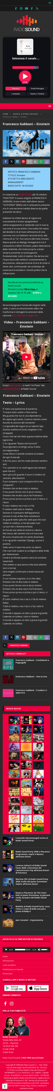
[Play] (6, 949)
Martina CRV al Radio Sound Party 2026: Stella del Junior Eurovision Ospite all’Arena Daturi (32, 881)
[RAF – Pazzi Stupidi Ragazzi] (14, 792)
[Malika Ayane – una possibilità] (38, 783)
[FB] (16, 8)
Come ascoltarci (9, 965)
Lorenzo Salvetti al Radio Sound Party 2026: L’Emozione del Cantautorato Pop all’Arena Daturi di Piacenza (32, 869)
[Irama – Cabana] (26, 801)
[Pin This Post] (23, 161)
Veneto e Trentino (37, 94)
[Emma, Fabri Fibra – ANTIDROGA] (38, 738)
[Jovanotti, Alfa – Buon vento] (38, 810)
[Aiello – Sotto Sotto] (14, 828)
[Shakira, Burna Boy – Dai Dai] (26, 819)
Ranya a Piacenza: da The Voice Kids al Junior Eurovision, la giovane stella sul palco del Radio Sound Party (33, 896)
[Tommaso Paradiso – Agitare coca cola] (26, 747)
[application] (26, 949)
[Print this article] (35, 161)
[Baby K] (38, 774)
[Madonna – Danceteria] (14, 747)
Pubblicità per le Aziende (13, 969)
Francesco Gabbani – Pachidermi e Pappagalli (32, 661)
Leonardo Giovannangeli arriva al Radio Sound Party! (32, 839)
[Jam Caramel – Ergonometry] (14, 738)
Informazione (8, 960)
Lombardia (16, 94)
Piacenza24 (7, 973)
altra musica (16, 385)
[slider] (22, 949)
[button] (49, 3)
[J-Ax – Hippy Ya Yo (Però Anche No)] (14, 801)
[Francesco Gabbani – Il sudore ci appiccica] (8, 693)
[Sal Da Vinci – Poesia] (26, 792)
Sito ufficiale (18, 315)
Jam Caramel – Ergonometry (29, 920)
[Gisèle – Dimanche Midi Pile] (14, 756)
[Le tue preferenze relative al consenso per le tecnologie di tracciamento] (4, 1086)
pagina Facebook (11, 388)
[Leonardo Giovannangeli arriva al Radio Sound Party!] (14, 720)
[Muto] (39, 949)
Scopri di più (8, 1052)
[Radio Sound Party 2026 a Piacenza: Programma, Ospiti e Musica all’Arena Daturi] (26, 720)
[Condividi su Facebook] (6, 161)
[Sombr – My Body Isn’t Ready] (38, 747)
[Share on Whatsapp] (41, 161)
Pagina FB (33, 315)
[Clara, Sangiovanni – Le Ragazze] (14, 810)
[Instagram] (21, 8)
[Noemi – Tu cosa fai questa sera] (38, 792)
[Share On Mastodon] (47, 161)
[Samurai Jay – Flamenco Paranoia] (26, 810)
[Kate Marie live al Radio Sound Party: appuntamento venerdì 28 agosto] (14, 765)
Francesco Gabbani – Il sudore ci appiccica (31, 691)
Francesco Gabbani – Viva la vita (31, 676)
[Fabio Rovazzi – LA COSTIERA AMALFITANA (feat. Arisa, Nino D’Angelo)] (26, 756)
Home (5, 956)
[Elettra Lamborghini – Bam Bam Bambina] (14, 819)
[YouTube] (26, 8)
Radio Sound (25, 194)
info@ (11, 1049)
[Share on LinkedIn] (17, 161)
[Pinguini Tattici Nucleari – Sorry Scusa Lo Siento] (38, 819)
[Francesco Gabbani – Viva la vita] (8, 679)
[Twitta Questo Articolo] (11, 161)
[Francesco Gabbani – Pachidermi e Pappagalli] (8, 664)
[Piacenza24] (37, 8)
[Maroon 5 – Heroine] (26, 828)
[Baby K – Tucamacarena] (26, 783)
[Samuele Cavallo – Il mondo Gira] (14, 774)
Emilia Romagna (37, 89)
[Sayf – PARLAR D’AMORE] (38, 756)
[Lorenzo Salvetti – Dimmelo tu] (38, 765)
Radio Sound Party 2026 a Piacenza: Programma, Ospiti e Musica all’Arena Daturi (33, 854)
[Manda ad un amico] (29, 161)
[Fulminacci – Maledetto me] (38, 828)
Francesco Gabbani (19, 645)
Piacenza (15, 89)
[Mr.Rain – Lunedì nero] (38, 801)
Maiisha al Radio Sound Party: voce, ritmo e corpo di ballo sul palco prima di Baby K (33, 909)
